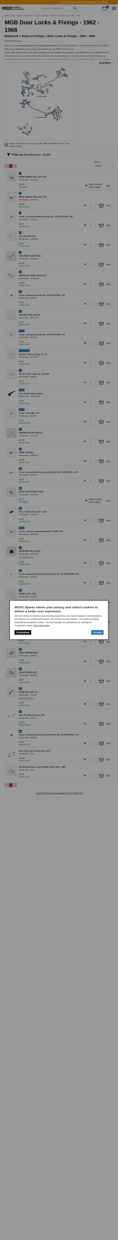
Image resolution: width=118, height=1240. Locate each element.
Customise (22, 632)
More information (42, 625)
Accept (97, 632)
